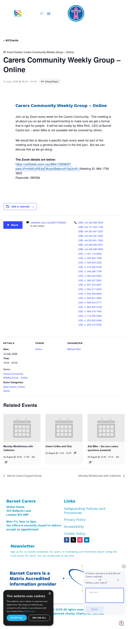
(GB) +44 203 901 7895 (90, 240)
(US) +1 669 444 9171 (90, 302)
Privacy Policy (75, 520)
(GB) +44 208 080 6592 (90, 249)
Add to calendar (21, 206)
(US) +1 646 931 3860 (90, 298)
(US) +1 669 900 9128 (90, 307)
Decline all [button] (39, 617)
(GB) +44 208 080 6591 (90, 244)
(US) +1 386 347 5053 (90, 280)
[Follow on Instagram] (80, 540)
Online (21, 386)
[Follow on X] (73, 540)
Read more (29, 611)
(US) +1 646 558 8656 (90, 293)
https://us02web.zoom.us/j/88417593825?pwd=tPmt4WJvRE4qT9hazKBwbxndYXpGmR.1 (48, 166)
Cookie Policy (74, 534)
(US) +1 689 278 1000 (90, 311)
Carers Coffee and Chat (59, 446)
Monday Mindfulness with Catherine (100, 476)
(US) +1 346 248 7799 (90, 271)
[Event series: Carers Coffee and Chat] (75, 453)
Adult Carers (9, 386)
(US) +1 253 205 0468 (90, 320)
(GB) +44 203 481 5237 (90, 231)
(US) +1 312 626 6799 (90, 267)
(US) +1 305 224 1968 (90, 258)
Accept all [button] (16, 617)
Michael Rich (74, 349)
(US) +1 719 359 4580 (90, 315)
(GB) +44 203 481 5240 (90, 235)
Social (6, 390)
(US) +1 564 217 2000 (90, 289)
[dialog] (28, 608)
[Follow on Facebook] (66, 540)
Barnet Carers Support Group (24, 476)
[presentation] (22, 428)
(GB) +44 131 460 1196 (90, 227)
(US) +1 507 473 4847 (90, 284)
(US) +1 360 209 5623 (90, 275)
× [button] (49, 593)
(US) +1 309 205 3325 (90, 262)
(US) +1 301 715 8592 (90, 253)
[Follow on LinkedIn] (86, 540)
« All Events (10, 40)
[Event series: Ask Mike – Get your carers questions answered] (90, 462)
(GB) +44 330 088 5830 (90, 222)
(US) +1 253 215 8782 (90, 324)
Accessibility (74, 527)
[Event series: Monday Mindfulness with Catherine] (6, 462)
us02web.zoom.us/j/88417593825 (48, 222)
